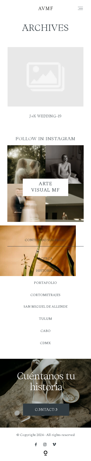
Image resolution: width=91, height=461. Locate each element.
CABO (45, 330)
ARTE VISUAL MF (45, 187)
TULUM (45, 318)
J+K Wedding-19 (46, 85)
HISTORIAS (45, 270)
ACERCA (45, 258)
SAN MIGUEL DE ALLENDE (45, 306)
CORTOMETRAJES (45, 295)
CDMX (45, 343)
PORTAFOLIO (45, 282)
